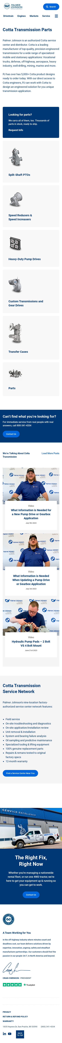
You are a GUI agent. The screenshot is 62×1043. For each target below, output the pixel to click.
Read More (31, 502)
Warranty (8, 1021)
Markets (34, 16)
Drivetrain (8, 16)
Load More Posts (50, 453)
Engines (21, 16)
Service (46, 16)
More (5, 142)
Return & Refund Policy (15, 1016)
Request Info (9, 108)
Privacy (7, 1012)
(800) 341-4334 (48, 1026)
